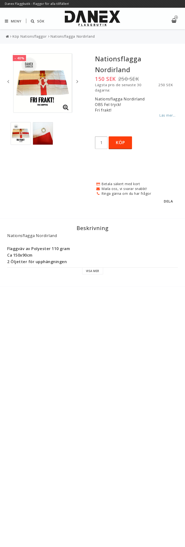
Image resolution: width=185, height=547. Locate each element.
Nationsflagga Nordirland (72, 36)
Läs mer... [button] (167, 115)
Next (77, 81)
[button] (66, 107)
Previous (8, 81)
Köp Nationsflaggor (29, 36)
